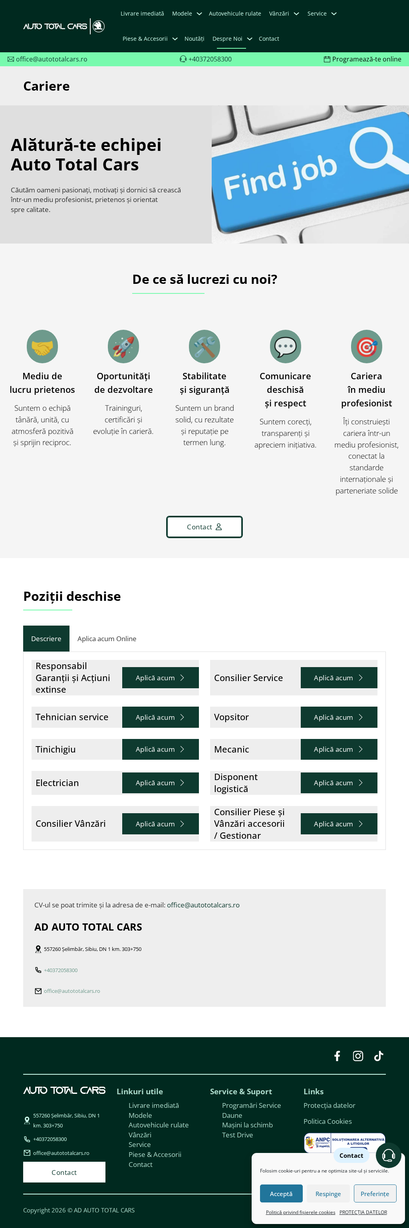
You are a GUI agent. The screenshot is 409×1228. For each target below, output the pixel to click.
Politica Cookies (328, 1121)
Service (140, 1144)
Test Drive (237, 1134)
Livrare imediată (142, 13)
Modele (182, 13)
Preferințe (375, 1194)
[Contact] (388, 1155)
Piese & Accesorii (155, 1154)
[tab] (46, 639)
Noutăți (194, 38)
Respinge (328, 1194)
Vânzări (140, 1134)
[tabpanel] (204, 751)
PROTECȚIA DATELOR (363, 1212)
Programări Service (251, 1105)
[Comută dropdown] (199, 13)
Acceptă (281, 1194)
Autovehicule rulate (235, 13)
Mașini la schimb (247, 1124)
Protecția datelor (329, 1105)
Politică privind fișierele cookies (301, 1212)
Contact (269, 38)
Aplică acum (155, 677)
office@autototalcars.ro (203, 904)
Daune (232, 1115)
